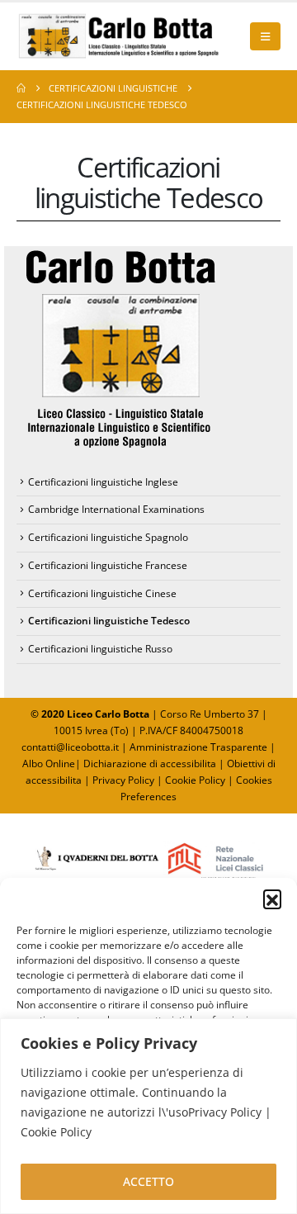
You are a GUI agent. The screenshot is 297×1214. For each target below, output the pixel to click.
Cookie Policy (195, 780)
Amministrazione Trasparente (198, 747)
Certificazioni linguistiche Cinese (102, 593)
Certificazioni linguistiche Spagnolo (108, 537)
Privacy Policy (124, 780)
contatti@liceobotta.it (70, 747)
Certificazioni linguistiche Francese (107, 565)
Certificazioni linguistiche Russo (100, 649)
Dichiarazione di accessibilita (149, 763)
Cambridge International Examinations (116, 509)
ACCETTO (148, 1181)
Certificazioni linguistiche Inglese (103, 482)
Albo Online (48, 763)
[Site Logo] (119, 36)
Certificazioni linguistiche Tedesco (109, 621)
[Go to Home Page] (21, 88)
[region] (148, 1116)
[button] (272, 898)
